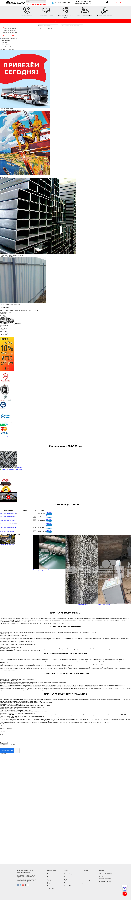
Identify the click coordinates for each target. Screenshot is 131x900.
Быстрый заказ (120, 3)
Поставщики (51, 886)
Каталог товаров (23, 21)
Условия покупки (5, 436)
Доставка (72, 21)
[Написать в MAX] (50, 3)
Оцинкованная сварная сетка (9, 38)
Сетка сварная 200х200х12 (8, 531)
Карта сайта (85, 886)
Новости (49, 877)
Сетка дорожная (6, 40)
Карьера (49, 880)
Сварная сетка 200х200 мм (10, 35)
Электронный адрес (6, 728)
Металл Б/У (67, 886)
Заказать (19, 468)
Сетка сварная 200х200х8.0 (8, 524)
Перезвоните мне (98, 3)
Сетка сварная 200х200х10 (8, 527)
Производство (54, 21)
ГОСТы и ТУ (50, 889)
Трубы (66, 880)
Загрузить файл (4, 742)
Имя (1, 725)
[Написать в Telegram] (53, 3)
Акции (84, 874)
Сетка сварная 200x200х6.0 (8, 520)
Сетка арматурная (6, 42)
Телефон (2, 731)
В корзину (49, 514)
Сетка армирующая (7, 46)
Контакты (82, 21)
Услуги (44, 21)
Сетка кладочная (6, 44)
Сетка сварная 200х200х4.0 (8, 513)
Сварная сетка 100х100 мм (10, 32)
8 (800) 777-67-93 (62, 2)
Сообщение (3, 735)
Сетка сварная (68, 877)
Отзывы (64, 21)
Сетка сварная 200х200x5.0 (8, 517)
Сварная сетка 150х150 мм (10, 34)
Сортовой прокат (69, 874)
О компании (35, 21)
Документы (50, 883)
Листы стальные (69, 883)
